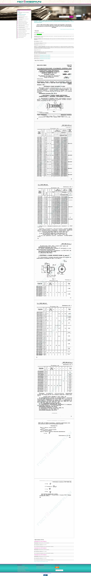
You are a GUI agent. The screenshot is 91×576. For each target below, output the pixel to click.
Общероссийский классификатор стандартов (46, 20)
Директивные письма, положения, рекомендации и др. (22, 17)
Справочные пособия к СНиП (22, 34)
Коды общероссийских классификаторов (23, 568)
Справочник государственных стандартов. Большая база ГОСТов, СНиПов (29, 3)
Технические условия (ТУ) (22, 32)
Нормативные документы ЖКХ (22, 23)
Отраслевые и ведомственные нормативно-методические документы (24, 29)
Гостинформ (36, 20)
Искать (71, 16)
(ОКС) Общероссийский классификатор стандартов (23, 12)
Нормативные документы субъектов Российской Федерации (23, 27)
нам (39, 567)
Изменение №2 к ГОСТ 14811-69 (45, 56)
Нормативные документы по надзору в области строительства (23, 25)
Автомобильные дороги (21, 15)
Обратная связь (49, 573)
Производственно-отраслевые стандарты (23, 33)
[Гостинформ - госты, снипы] (29, 2)
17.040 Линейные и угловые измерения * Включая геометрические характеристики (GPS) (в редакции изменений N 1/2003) (53, 21)
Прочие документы (21, 37)
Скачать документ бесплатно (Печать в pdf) (67, 29)
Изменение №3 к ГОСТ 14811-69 (45, 58)
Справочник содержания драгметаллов (23, 567)
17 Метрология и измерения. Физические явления (61, 20)
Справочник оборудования (21, 566)
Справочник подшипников (21, 569)
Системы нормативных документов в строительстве (23, 19)
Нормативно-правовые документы (23, 22)
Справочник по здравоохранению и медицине (24, 571)
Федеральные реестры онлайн (22, 570)
